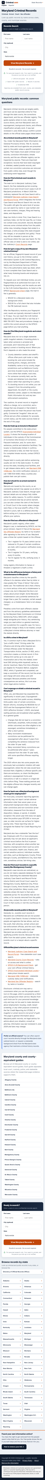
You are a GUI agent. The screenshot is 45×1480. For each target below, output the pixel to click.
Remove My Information (10, 1463)
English (4, 5)
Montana (27, 1351)
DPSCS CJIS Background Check (20, 965)
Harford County (10, 1140)
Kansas (27, 1321)
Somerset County (11, 1169)
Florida (5, 1304)
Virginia (27, 1409)
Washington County (12, 1184)
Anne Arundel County (12, 1085)
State (5, 52)
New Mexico (7, 1368)
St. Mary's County (11, 1174)
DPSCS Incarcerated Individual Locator (23, 971)
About (36, 1460)
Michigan (27, 1339)
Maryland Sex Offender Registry (20, 981)
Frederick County (11, 1130)
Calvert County (10, 1100)
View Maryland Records (22, 63)
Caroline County (10, 1105)
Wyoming (6, 1427)
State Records (37, 2)
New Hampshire (9, 1362)
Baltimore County (11, 1095)
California (6, 1292)
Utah (26, 1403)
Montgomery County (12, 1155)
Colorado (27, 1292)
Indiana (27, 1316)
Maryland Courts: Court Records (21, 960)
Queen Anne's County (12, 1164)
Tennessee (28, 1397)
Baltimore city (9, 1090)
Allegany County (10, 1080)
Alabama (6, 1281)
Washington (7, 1415)
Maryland (27, 1333)
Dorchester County (11, 1125)
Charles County (10, 1120)
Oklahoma (28, 1380)
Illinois (5, 1316)
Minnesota (7, 1345)
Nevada (27, 1357)
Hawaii (5, 1310)
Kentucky (6, 1327)
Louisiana (27, 1327)
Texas (5, 1403)
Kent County (9, 1150)
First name (7, 34)
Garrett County (10, 1135)
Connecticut (7, 1298)
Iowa (4, 1321)
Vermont (6, 1409)
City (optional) (8, 43)
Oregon (6, 1386)
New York (27, 1368)
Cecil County (9, 1115)
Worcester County (11, 1194)
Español (11, 5)
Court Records (21, 244)
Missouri (6, 1351)
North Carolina (8, 1374)
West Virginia (8, 1421)
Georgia (27, 1304)
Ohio (4, 1380)
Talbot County (10, 1179)
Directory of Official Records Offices (16, 1272)
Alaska (26, 1281)
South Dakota (8, 1397)
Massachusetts (8, 1339)
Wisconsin (28, 1421)
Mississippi (28, 1345)
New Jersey (28, 1362)
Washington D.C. (30, 1415)
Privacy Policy (27, 1460)
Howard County (10, 1145)
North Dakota (29, 1374)
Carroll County (10, 1110)
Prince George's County (13, 1159)
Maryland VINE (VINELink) (18, 976)
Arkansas (27, 1286)
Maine (5, 1333)
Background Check (17, 291)
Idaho (26, 1310)
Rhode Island (8, 1392)
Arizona (6, 1286)
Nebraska (6, 1357)
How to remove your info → (14, 1447)
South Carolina (29, 1392)
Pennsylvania (29, 1386)
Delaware (27, 1298)
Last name (26, 34)
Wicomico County (11, 1189)
